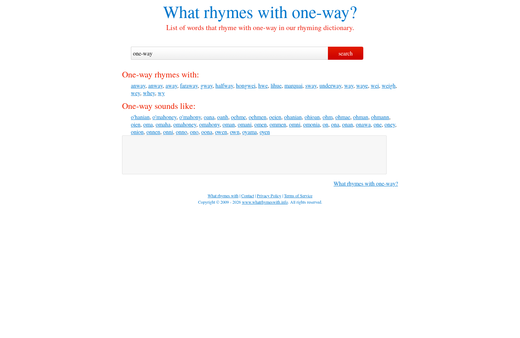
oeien (275, 117)
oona (206, 131)
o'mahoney (164, 117)
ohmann (380, 117)
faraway (189, 85)
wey (135, 93)
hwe (263, 85)
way (348, 85)
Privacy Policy (269, 195)
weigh (388, 85)
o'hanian (140, 117)
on (325, 124)
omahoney (184, 124)
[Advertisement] (254, 155)
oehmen (257, 117)
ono (194, 131)
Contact (247, 195)
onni (168, 131)
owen (221, 131)
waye (362, 85)
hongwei (245, 85)
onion (137, 131)
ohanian (293, 117)
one (378, 124)
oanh (222, 117)
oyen (265, 131)
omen (260, 124)
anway (138, 85)
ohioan (312, 117)
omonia (311, 124)
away (171, 85)
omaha (163, 124)
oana (209, 117)
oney (390, 124)
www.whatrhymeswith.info (265, 202)
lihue (276, 85)
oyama (249, 131)
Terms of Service (298, 195)
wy (161, 93)
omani (245, 124)
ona (335, 124)
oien (135, 124)
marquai (293, 85)
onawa (363, 124)
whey (149, 93)
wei (375, 85)
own (234, 131)
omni (294, 124)
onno (181, 131)
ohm (328, 117)
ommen (278, 124)
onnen (153, 131)
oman (229, 124)
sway (311, 85)
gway (207, 85)
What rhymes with (225, 11)
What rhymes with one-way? (366, 183)
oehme (238, 117)
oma (148, 124)
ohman (360, 117)
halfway (224, 85)
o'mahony (190, 117)
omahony (209, 124)
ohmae (342, 117)
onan (347, 124)
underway (330, 85)
